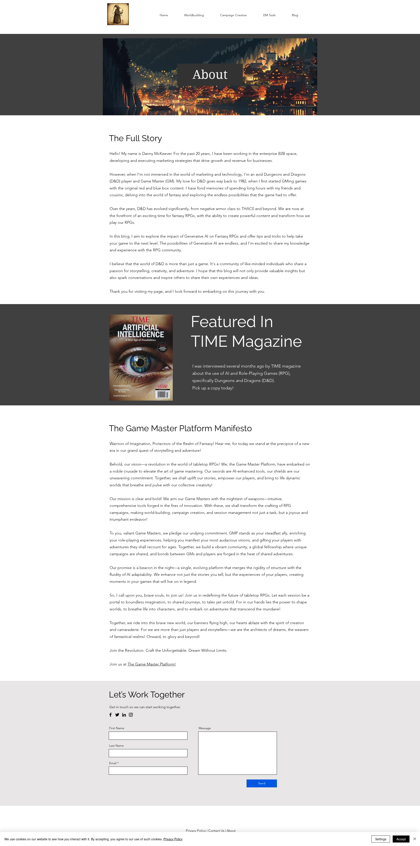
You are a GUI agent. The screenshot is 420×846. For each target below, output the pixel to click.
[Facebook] (110, 714)
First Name (116, 728)
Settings (380, 839)
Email (112, 763)
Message (205, 728)
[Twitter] (117, 714)
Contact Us (216, 830)
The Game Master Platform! (152, 664)
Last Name (116, 745)
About (231, 830)
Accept (401, 839)
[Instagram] (130, 714)
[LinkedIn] (124, 714)
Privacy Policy (196, 830)
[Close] (414, 838)
